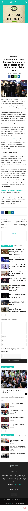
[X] (12, 76)
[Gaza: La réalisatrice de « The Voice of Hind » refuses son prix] (5, 266)
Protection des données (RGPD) (20, 501)
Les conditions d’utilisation (7, 501)
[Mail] (14, 239)
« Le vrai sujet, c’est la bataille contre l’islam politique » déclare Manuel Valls (20, 224)
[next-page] (5, 315)
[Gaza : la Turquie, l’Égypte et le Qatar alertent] (5, 426)
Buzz (12, 24)
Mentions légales (10, 499)
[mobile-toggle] (2, 2)
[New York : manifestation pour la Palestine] (14, 379)
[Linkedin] (19, 76)
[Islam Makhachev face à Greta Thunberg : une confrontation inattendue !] (5, 280)
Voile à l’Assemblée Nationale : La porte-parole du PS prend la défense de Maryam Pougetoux (6, 224)
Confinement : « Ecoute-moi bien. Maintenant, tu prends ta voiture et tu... (18, 455)
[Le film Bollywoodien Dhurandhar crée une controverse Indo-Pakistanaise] (5, 309)
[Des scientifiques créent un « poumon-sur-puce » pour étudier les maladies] (5, 295)
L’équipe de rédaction (19, 499)
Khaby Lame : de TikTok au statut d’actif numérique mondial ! (16, 273)
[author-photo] (14, 233)
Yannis (2, 394)
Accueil (2, 24)
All (19, 435)
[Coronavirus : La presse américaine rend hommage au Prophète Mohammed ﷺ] (5, 440)
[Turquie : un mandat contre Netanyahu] (5, 405)
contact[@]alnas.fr (18, 484)
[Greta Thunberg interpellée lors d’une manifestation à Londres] (5, 302)
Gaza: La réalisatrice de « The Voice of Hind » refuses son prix (17, 266)
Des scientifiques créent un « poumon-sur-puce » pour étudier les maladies (17, 295)
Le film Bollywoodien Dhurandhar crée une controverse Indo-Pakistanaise (17, 309)
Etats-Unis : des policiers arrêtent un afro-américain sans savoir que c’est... (18, 448)
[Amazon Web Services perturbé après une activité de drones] (5, 259)
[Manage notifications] (24, 508)
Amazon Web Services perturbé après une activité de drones (17, 259)
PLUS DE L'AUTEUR (18, 245)
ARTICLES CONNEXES (7, 245)
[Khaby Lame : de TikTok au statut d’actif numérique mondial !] (5, 273)
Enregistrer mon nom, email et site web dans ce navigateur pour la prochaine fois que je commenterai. (13, 349)
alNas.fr (10, 503)
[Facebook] (9, 76)
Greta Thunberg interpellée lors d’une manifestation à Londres (16, 302)
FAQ (4, 499)
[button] (26, 2)
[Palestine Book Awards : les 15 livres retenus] (5, 419)
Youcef (10, 73)
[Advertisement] (14, 40)
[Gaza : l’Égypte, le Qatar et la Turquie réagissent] (5, 412)
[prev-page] (2, 315)
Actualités (8, 24)
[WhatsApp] (15, 76)
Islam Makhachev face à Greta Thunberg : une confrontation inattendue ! (17, 280)
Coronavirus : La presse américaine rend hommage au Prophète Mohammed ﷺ (18, 440)
